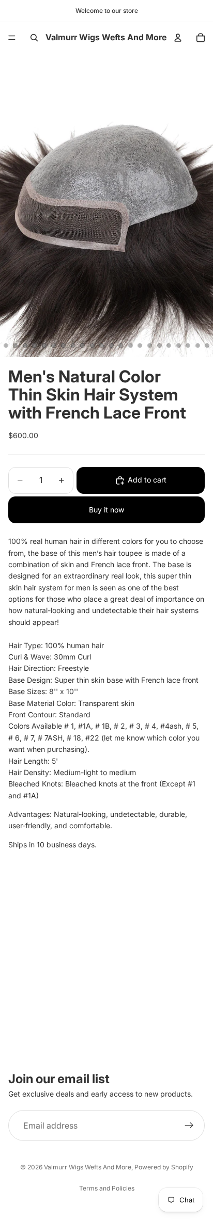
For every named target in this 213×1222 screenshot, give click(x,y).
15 (121, 345)
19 (159, 345)
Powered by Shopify (163, 1167)
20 (169, 345)
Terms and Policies (106, 1188)
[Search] (34, 37)
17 (140, 345)
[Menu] (12, 38)
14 (111, 345)
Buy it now (106, 509)
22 (188, 345)
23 (197, 345)
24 (207, 345)
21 (178, 345)
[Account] (177, 37)
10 (73, 345)
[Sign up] (189, 1125)
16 (130, 345)
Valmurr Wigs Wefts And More (87, 1167)
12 (92, 345)
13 (101, 345)
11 (82, 345)
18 (150, 345)
